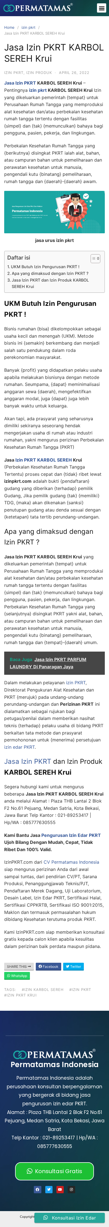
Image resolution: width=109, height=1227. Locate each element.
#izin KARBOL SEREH (43, 989)
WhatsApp (18, 976)
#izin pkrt (80, 989)
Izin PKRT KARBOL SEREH (43, 460)
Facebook (50, 966)
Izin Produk (39, 72)
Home (9, 27)
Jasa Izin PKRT (20, 83)
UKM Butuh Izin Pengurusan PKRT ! (45, 266)
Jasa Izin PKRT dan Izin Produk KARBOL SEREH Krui (50, 283)
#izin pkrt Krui (20, 995)
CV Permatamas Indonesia (71, 862)
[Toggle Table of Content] (92, 258)
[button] (101, 8)
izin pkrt (28, 27)
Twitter (75, 966)
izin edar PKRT (19, 747)
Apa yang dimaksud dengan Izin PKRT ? (50, 273)
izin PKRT (75, 682)
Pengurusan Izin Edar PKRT (71, 835)
